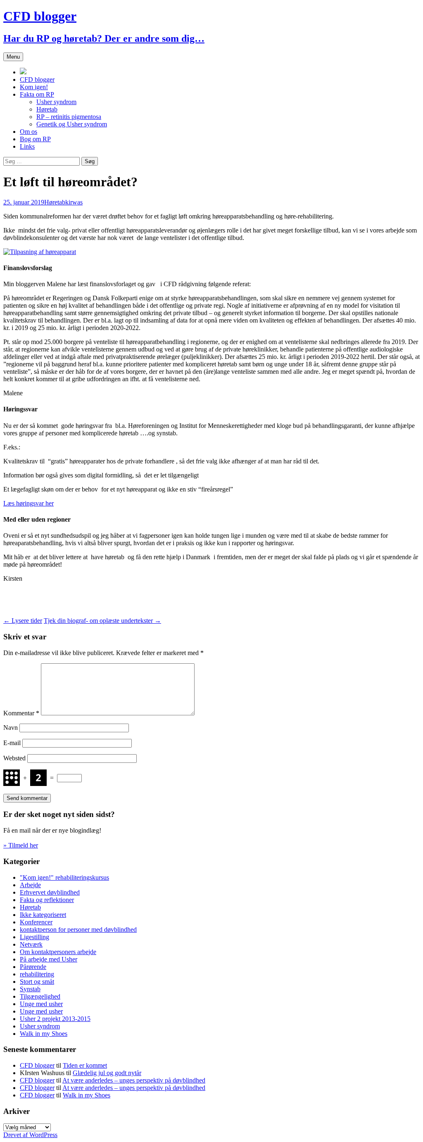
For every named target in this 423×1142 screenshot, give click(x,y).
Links (27, 146)
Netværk (31, 944)
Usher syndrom (56, 101)
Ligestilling (34, 936)
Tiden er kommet (85, 1065)
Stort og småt (37, 981)
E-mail (12, 742)
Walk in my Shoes (43, 1033)
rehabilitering (37, 974)
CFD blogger (37, 79)
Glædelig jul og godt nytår (107, 1072)
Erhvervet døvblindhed (50, 892)
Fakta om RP (37, 94)
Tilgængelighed (40, 996)
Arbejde (30, 884)
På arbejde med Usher (48, 959)
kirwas (74, 202)
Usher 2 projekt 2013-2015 (55, 1018)
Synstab (30, 988)
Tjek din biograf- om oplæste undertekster (102, 620)
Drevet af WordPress (30, 1134)
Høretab (46, 109)
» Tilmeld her (20, 845)
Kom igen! (34, 86)
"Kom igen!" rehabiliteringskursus (64, 877)
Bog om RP (35, 138)
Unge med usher (41, 1003)
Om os (28, 131)
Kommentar (21, 713)
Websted (14, 758)
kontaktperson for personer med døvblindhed (78, 929)
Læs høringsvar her (28, 503)
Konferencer (36, 922)
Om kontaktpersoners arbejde (58, 951)
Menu (13, 57)
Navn (10, 727)
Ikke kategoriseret (43, 914)
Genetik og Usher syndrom (71, 124)
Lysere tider (22, 620)
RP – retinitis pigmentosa (68, 116)
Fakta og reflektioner (47, 899)
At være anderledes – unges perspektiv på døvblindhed (133, 1080)
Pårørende (33, 966)
